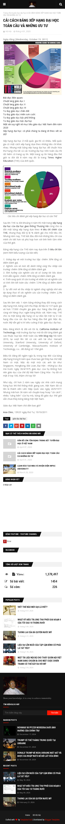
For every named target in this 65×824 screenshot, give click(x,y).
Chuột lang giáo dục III (14, 107)
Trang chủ (7, 13)
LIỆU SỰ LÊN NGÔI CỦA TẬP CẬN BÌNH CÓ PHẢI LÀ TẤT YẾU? (39, 646)
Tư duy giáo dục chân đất (16, 110)
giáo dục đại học (19, 13)
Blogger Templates (52, 820)
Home (27, 815)
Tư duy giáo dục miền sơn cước (19, 114)
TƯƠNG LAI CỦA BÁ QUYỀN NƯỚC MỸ (35, 632)
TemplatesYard (26, 820)
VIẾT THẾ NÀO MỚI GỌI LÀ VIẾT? (32, 607)
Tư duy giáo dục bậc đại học (17, 120)
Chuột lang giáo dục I (14, 101)
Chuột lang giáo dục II (14, 104)
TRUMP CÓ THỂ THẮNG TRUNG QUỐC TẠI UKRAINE (36, 742)
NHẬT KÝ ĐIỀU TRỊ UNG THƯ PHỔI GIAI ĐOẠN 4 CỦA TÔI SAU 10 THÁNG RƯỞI (39, 621)
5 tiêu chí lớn (54, 249)
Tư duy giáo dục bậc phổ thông (19, 117)
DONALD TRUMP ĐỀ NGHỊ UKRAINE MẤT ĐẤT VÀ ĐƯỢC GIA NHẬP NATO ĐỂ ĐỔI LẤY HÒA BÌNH (39, 754)
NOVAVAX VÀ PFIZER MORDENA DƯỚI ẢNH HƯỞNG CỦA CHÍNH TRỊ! (36, 729)
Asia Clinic (8, 412)
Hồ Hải (9, 31)
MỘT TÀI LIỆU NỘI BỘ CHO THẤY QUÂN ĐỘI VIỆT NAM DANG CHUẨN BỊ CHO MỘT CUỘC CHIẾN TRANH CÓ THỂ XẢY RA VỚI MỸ (40, 660)
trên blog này (46, 335)
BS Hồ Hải (37, 815)
